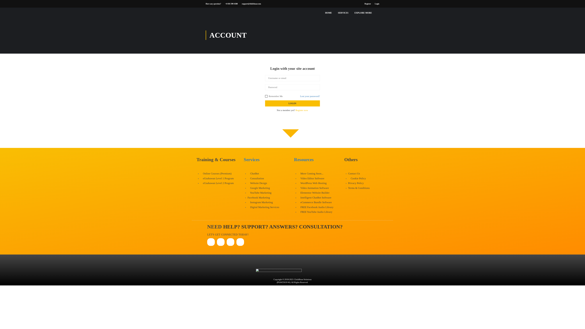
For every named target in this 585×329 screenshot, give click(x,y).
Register (368, 4)
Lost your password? (310, 96)
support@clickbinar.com (251, 4)
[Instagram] (211, 242)
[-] (225, 13)
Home (328, 13)
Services (343, 13)
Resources (304, 159)
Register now (302, 110)
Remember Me (275, 96)
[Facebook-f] (221, 242)
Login (377, 4)
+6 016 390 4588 (231, 4)
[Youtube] (230, 242)
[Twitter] (240, 242)
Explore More (363, 13)
